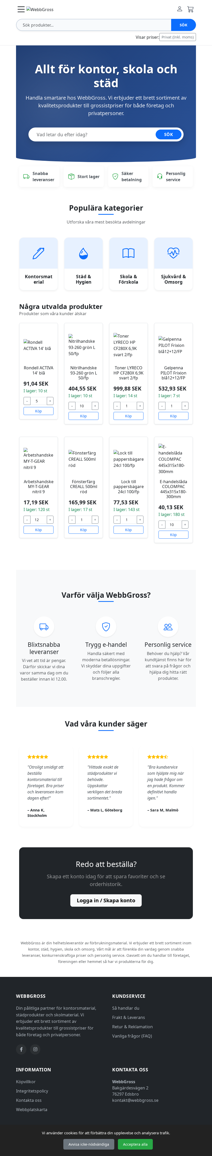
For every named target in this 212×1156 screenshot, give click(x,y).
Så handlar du (125, 1008)
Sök (184, 24)
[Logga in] (179, 9)
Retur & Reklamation (132, 1027)
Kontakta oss (29, 1100)
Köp (38, 411)
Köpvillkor (26, 1082)
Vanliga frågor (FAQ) (132, 1036)
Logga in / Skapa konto (106, 900)
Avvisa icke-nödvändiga (89, 1144)
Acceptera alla (135, 1144)
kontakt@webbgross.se (135, 1100)
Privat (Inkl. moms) (178, 37)
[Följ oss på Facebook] (21, 1049)
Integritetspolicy (32, 1091)
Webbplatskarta (31, 1109)
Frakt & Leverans (128, 1017)
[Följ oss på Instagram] (35, 1049)
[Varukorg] (190, 9)
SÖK (168, 134)
